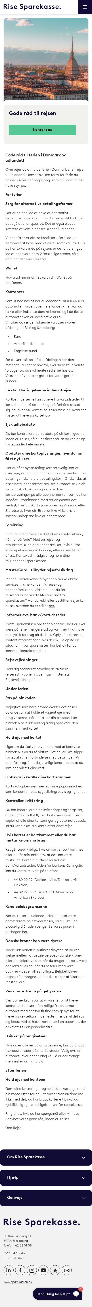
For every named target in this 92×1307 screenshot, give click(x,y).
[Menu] (85, 7)
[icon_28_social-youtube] (43, 1270)
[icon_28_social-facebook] (20, 1270)
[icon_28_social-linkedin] (9, 1270)
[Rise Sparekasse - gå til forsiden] (32, 7)
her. (52, 606)
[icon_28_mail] (67, 1270)
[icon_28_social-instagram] (32, 1270)
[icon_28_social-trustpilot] (55, 1270)
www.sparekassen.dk (18, 1282)
